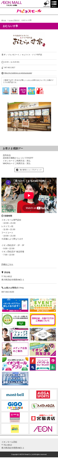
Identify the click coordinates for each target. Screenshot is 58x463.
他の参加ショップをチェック (31, 170)
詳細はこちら (7, 264)
